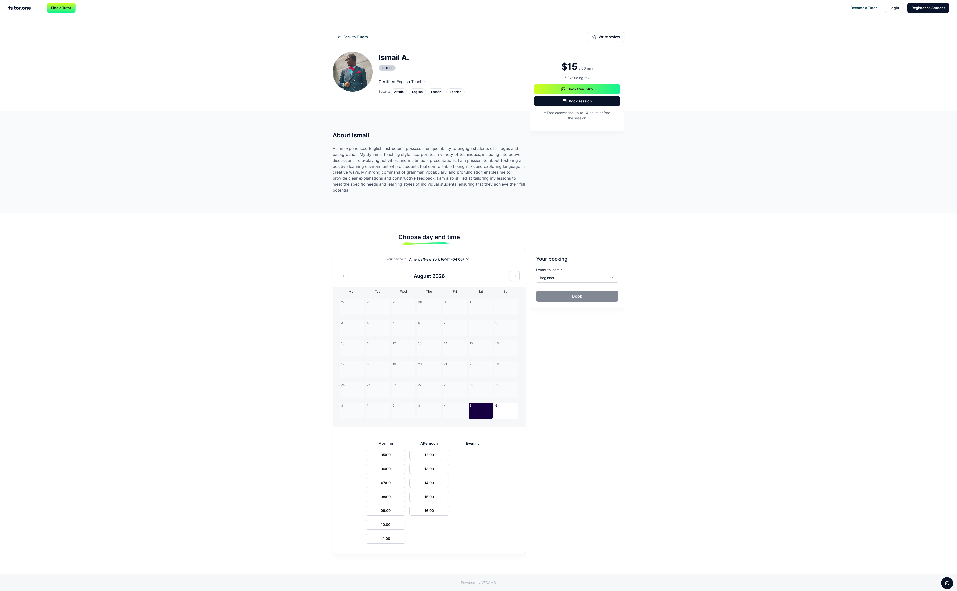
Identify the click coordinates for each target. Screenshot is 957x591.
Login (894, 8)
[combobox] (440, 260)
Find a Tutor (61, 8)
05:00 (386, 455)
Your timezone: (397, 259)
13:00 (429, 469)
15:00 (429, 497)
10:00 (385, 524)
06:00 (386, 469)
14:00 (429, 483)
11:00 (385, 538)
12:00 (429, 455)
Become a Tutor (864, 8)
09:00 (386, 510)
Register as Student (928, 8)
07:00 (386, 483)
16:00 (429, 510)
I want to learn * (549, 270)
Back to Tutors (355, 37)
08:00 (386, 497)
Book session (580, 101)
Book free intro (580, 89)
